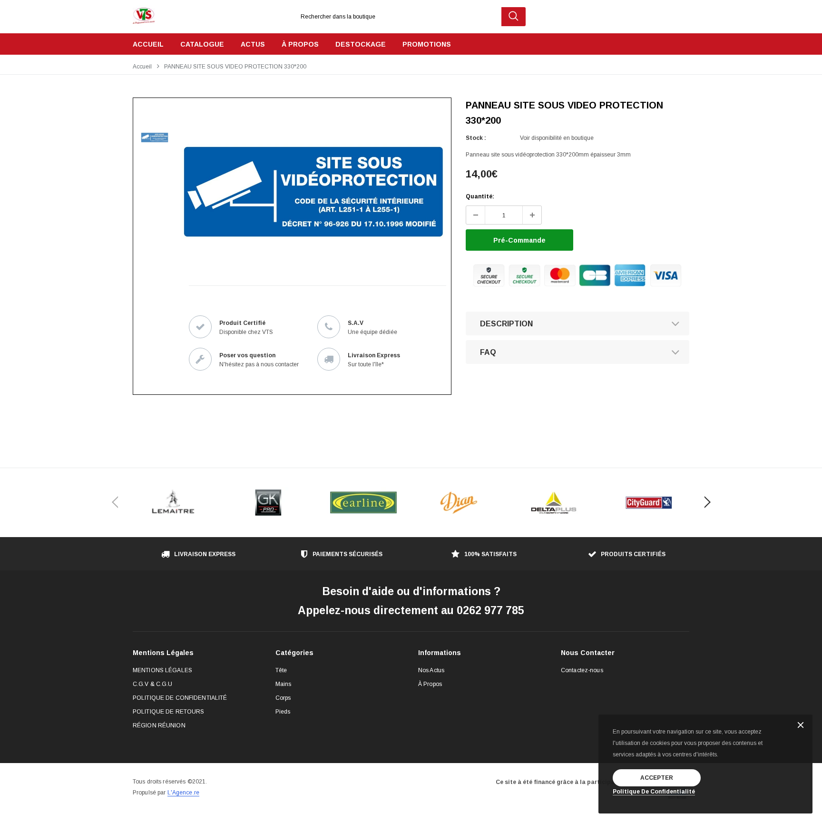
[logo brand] (173, 502)
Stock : (476, 138)
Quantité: (480, 196)
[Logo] (144, 13)
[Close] (800, 725)
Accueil (142, 66)
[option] (313, 192)
